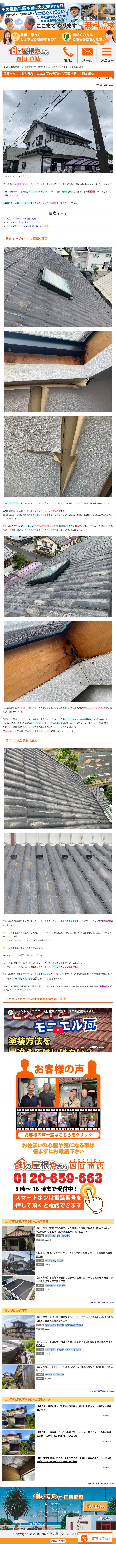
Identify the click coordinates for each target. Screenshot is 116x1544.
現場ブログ (16, 67)
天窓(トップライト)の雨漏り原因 (21, 219)
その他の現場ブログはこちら (101, 1483)
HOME (5, 67)
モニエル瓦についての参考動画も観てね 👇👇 (28, 226)
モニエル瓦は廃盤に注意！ (18, 222)
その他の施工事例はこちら (102, 1302)
